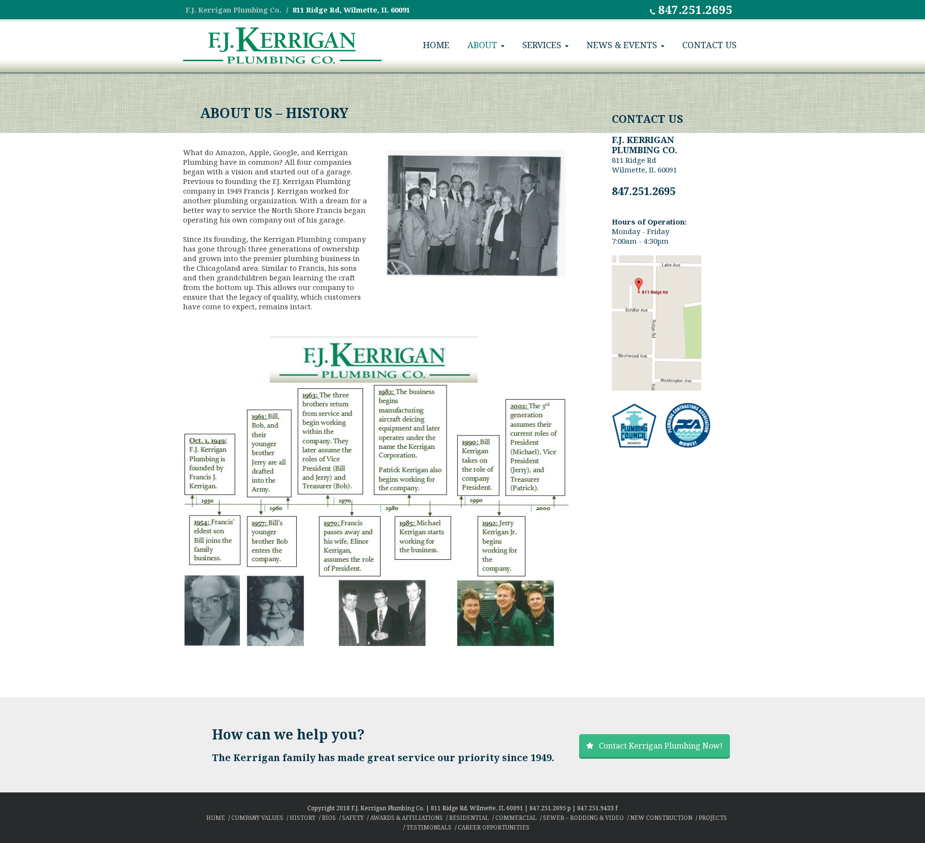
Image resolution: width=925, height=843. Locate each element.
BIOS (329, 818)
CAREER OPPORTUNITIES (493, 827)
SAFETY (353, 818)
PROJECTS (713, 818)
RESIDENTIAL (469, 818)
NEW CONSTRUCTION (661, 818)
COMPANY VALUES (257, 818)
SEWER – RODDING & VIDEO (583, 818)
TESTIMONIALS (428, 827)
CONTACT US (709, 45)
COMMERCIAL (516, 818)
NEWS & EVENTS (621, 45)
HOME (436, 45)
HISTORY (303, 818)
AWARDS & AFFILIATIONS (406, 818)
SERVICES (541, 45)
